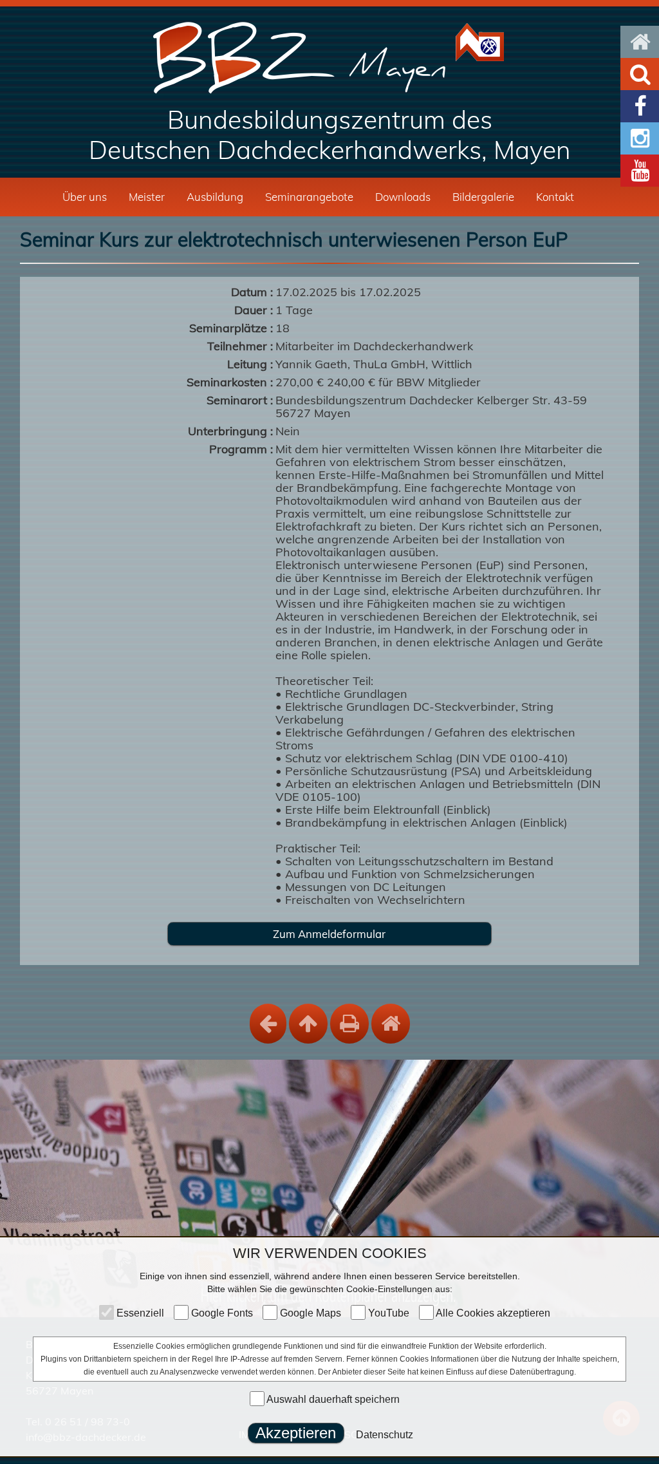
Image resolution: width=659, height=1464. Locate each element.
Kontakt (555, 196)
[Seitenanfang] (308, 1024)
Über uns (84, 196)
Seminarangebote (309, 196)
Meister (147, 196)
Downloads (403, 196)
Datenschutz (384, 1434)
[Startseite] (329, 58)
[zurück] (268, 1024)
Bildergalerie (483, 196)
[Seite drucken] (349, 1024)
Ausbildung (215, 196)
